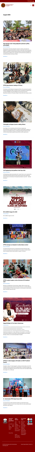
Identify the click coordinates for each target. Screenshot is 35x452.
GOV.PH (16, 434)
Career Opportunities (24, 444)
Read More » (5, 56)
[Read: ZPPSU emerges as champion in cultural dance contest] (17, 233)
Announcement (5, 213)
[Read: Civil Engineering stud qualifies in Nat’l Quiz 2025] (17, 154)
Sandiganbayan (23, 434)
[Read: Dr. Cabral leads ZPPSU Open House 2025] (17, 387)
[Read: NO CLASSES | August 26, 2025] (17, 198)
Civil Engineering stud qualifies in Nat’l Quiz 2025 (14, 170)
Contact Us (30, 444)
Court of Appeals (23, 433)
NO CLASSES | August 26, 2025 (10, 212)
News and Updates (6, 46)
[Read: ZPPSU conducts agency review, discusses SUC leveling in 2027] (17, 268)
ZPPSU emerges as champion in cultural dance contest (15, 244)
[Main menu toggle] (33, 5)
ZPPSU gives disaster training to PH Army (12, 85)
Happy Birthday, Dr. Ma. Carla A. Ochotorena (13, 323)
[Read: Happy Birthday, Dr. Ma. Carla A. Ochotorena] (17, 309)
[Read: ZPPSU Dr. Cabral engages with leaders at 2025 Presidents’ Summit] (17, 351)
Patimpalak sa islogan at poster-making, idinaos (14, 124)
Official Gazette (17, 435)
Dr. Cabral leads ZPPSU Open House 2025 (12, 399)
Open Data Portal (17, 437)
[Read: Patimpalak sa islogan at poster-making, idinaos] (17, 111)
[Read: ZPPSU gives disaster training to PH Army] (17, 72)
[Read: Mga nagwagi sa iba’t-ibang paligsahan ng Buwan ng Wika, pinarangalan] (17, 31)
